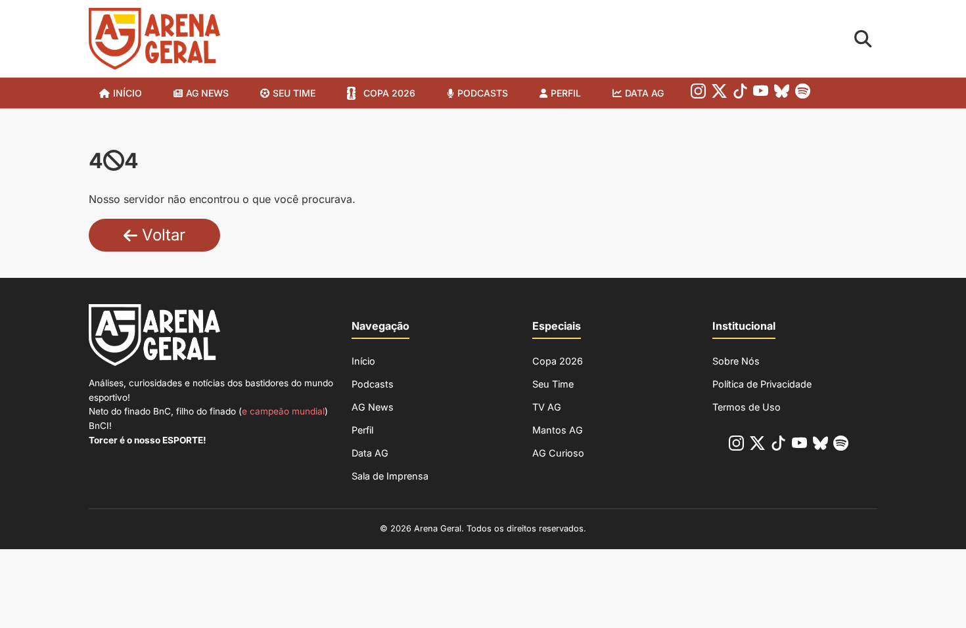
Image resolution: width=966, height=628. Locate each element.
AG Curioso (558, 453)
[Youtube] (760, 93)
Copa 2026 (389, 93)
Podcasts (482, 93)
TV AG (546, 407)
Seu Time (553, 384)
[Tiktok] (740, 93)
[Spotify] (802, 93)
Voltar (161, 234)
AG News (207, 93)
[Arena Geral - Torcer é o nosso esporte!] (154, 39)
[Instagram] (698, 93)
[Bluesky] (781, 93)
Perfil (566, 93)
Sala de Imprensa (390, 476)
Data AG (644, 93)
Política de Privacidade (762, 384)
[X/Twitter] (719, 93)
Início (127, 93)
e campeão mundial (283, 411)
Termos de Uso (746, 407)
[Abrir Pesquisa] (863, 39)
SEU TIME (294, 93)
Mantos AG (557, 430)
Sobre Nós (736, 361)
